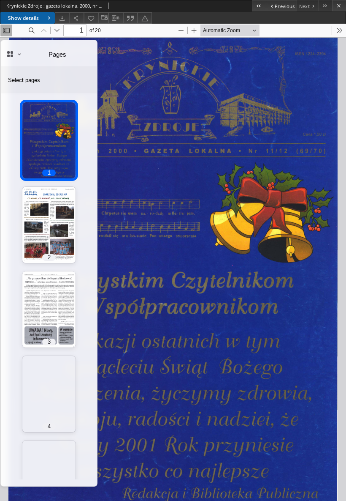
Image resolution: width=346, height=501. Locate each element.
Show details (23, 18)
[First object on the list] (259, 5)
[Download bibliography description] (115, 18)
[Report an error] (145, 18)
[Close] (339, 5)
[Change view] (103, 18)
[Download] (62, 18)
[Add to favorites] (91, 18)
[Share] (76, 18)
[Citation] (130, 18)
